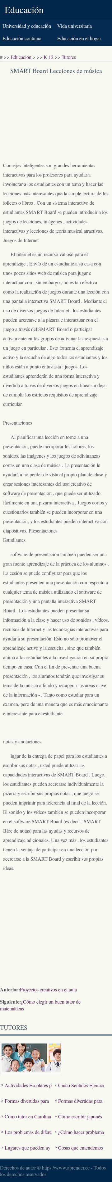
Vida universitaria (74, 25)
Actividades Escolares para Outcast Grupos (27, 1090)
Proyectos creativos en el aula (48, 989)
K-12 (49, 57)
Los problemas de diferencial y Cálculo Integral (27, 1137)
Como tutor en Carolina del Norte (26, 1121)
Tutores (69, 57)
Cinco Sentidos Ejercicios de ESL (79, 1090)
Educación (24, 9)
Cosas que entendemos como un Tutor (79, 1152)
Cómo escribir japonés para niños (78, 1121)
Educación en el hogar (79, 38)
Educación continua (21, 38)
